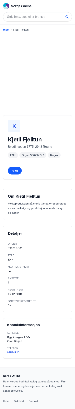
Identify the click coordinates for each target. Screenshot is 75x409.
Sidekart (19, 401)
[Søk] (66, 16)
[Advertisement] (37, 72)
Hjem (6, 29)
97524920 (13, 352)
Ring (15, 170)
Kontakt (33, 401)
